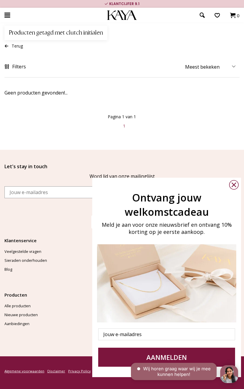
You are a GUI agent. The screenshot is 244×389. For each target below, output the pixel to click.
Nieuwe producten (21, 314)
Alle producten (17, 305)
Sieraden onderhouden (25, 260)
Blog (8, 269)
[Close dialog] (234, 185)
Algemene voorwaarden (24, 371)
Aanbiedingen (16, 323)
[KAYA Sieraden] (122, 15)
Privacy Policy (79, 371)
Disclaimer (56, 371)
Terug (17, 46)
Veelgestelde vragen (22, 251)
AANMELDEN (166, 357)
